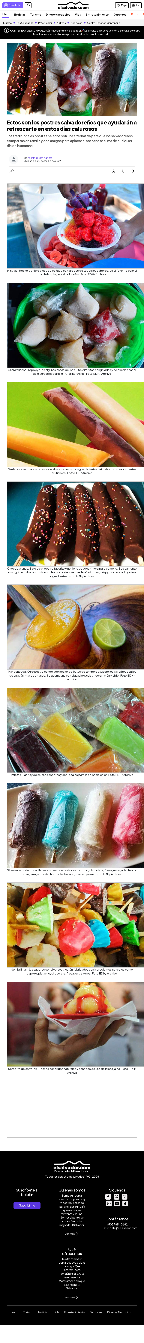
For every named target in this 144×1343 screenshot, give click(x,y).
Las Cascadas (25, 22)
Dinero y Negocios (119, 1312)
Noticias (20, 14)
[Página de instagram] (125, 1198)
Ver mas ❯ (71, 1233)
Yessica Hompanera (39, 157)
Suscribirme (27, 1205)
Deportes (119, 14)
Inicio (5, 14)
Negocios (76, 22)
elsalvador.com (130, 30)
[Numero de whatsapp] (109, 1205)
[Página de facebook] (108, 1198)
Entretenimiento (97, 14)
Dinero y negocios (58, 14)
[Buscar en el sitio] (28, 5)
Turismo (35, 14)
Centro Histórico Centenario (103, 22)
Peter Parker (45, 22)
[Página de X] (116, 1198)
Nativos (61, 22)
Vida (78, 14)
